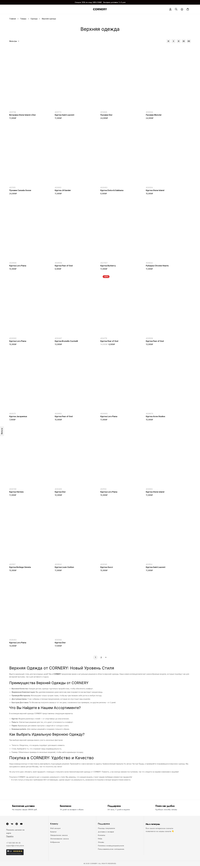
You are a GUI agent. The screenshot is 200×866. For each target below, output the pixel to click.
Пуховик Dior (106, 115)
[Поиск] (176, 9)
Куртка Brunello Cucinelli (66, 341)
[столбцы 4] (184, 41)
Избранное (55, 842)
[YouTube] (21, 824)
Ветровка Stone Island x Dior (22, 115)
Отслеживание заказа (59, 839)
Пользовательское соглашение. (111, 849)
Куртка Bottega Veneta (20, 567)
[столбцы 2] (173, 41)
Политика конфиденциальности (111, 845)
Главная (12, 19)
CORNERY (57, 674)
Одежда (34, 19)
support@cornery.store (15, 846)
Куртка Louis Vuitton (64, 567)
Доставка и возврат (106, 832)
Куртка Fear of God (64, 265)
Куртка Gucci (106, 567)
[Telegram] (7, 824)
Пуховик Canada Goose (20, 190)
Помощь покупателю (106, 828)
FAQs (100, 839)
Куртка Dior (60, 492)
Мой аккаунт (55, 828)
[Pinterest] (17, 824)
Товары (23, 19)
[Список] (168, 41)
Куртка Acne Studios (155, 416)
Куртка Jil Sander (63, 190)
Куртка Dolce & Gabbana (111, 190)
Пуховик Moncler (154, 115)
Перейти (9, 836)
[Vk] (12, 824)
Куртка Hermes (16, 492)
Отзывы (101, 842)
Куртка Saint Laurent (64, 115)
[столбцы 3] (179, 41)
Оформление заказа (59, 835)
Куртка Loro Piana (17, 265)
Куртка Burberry (108, 265)
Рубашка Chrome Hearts (157, 265)
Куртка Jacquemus (18, 416)
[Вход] (170, 9)
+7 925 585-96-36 (13, 843)
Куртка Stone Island (155, 190)
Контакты (101, 835)
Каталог (53, 832)
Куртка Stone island (155, 492)
